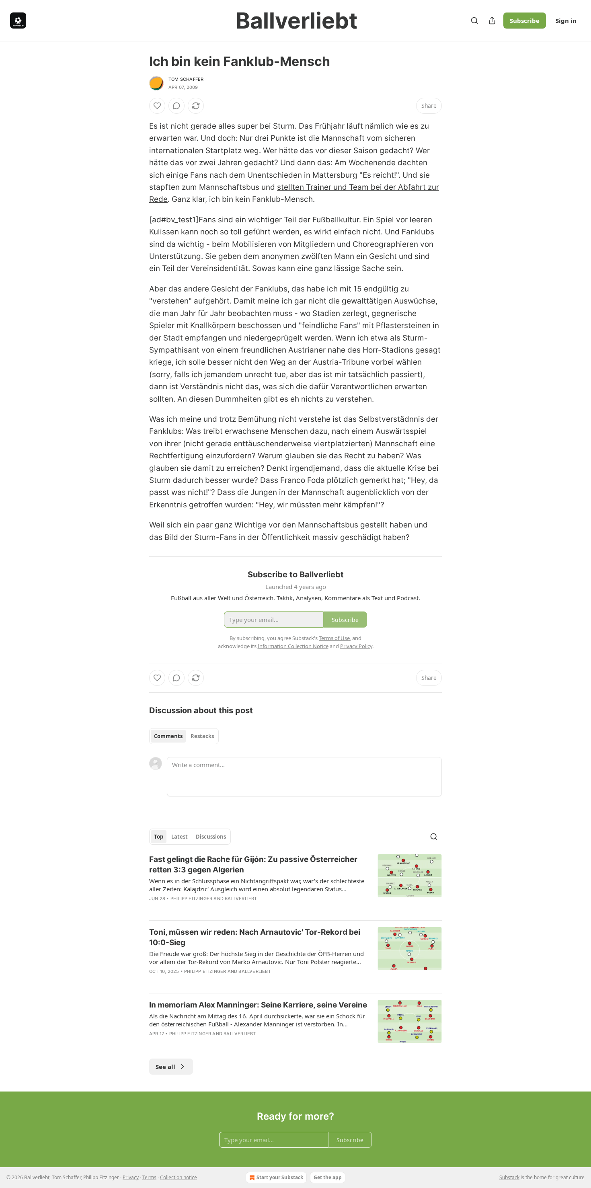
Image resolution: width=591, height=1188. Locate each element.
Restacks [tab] (202, 736)
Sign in (566, 20)
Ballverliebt (241, 898)
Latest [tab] (179, 836)
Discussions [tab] (211, 836)
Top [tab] (158, 836)
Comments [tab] (168, 736)
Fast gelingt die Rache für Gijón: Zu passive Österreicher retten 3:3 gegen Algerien (253, 864)
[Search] (474, 20)
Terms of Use (334, 638)
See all (165, 1067)
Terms (149, 1177)
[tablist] (184, 736)
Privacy (131, 1177)
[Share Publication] (492, 20)
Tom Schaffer (185, 79)
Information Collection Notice (293, 646)
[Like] (157, 106)
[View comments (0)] (176, 106)
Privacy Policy (356, 646)
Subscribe (525, 20)
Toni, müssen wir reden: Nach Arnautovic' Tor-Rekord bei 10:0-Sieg (254, 937)
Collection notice (178, 1177)
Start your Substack (280, 1177)
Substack (509, 1177)
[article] (295, 884)
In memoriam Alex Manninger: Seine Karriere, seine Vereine (258, 1004)
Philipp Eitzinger (191, 898)
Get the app (328, 1177)
